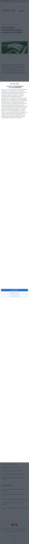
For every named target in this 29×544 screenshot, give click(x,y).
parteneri (6, 89)
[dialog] (14, 272)
